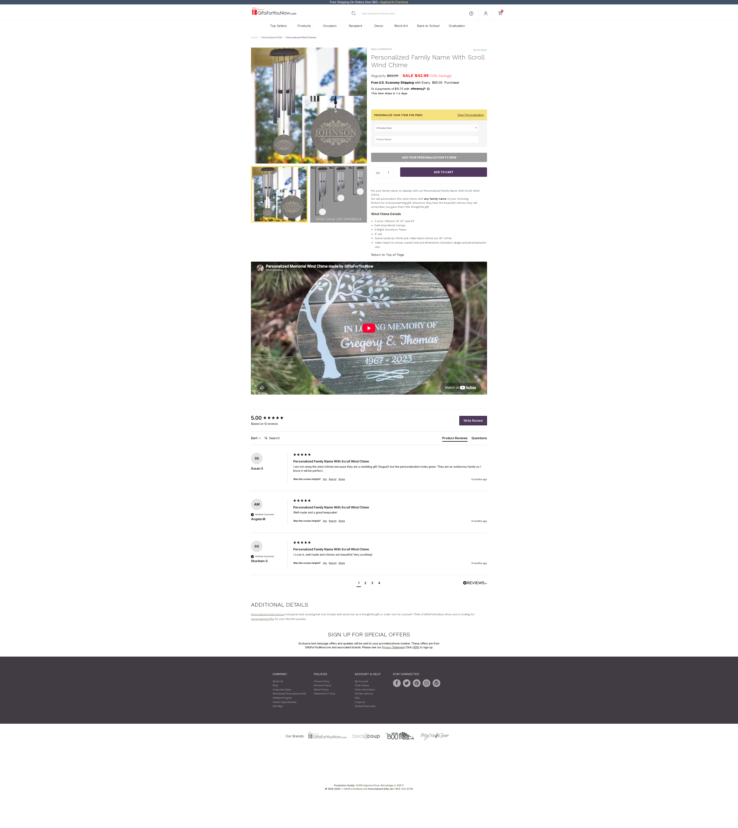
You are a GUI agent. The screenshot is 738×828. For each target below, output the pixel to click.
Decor (378, 26)
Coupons (360, 702)
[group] (271, 418)
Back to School (428, 26)
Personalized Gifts (271, 37)
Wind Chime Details (386, 214)
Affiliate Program (282, 697)
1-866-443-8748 (403, 788)
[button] (359, 583)
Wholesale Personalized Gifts (289, 693)
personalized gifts (262, 618)
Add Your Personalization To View (429, 157)
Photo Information (365, 689)
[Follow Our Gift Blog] (436, 683)
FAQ (357, 697)
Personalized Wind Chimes (301, 37)
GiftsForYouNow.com (355, 788)
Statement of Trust (324, 693)
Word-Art (401, 26)
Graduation (457, 26)
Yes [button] (325, 479)
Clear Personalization (470, 115)
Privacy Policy (322, 681)
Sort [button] (254, 438)
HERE (416, 647)
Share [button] (341, 479)
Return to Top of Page (387, 255)
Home (254, 37)
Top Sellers (278, 26)
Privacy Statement (393, 647)
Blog (275, 685)
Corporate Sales (282, 689)
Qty (378, 172)
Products (304, 26)
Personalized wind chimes (267, 614)
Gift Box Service (364, 693)
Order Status (362, 685)
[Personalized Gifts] (273, 14)
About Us (278, 681)
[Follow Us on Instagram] (426, 683)
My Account (361, 681)
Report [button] (333, 479)
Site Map (278, 706)
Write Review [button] (473, 420)
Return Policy (321, 689)
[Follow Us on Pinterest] (417, 683)
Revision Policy (322, 685)
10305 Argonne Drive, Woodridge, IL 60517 (380, 785)
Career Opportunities (285, 702)
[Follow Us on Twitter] (407, 683)
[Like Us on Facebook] (397, 683)
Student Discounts (365, 706)
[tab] (455, 439)
